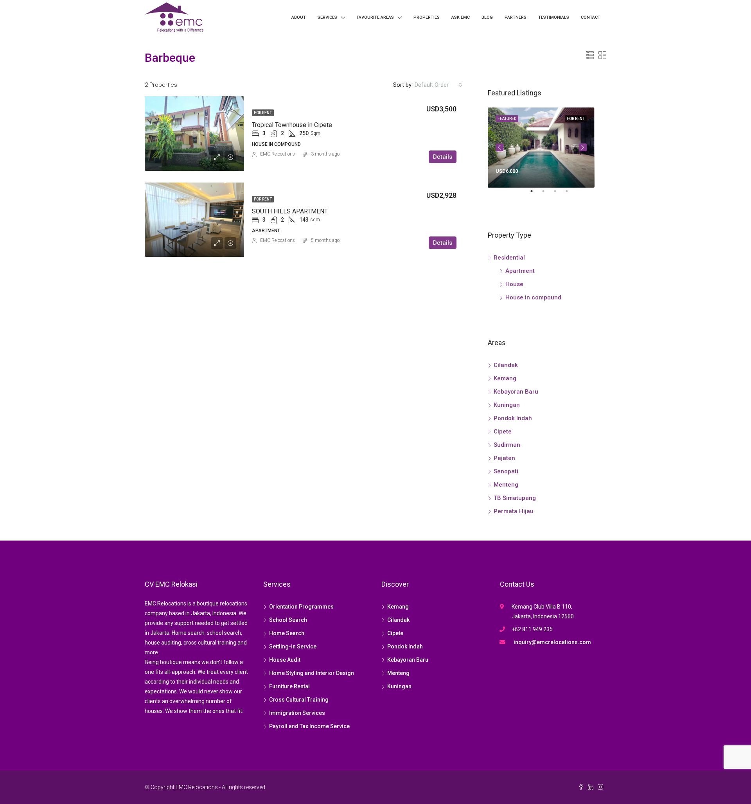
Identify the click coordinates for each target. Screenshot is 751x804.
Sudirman (507, 444)
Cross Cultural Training (299, 700)
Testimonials (553, 17)
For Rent (263, 113)
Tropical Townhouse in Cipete (292, 125)
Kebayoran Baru (516, 391)
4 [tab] (571, 194)
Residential (509, 257)
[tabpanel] (541, 147)
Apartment (520, 270)
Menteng (506, 484)
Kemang (505, 378)
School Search (288, 620)
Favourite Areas (375, 17)
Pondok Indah (513, 418)
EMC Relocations (277, 154)
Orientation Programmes (301, 606)
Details (442, 156)
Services (327, 17)
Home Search (286, 633)
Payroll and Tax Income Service (309, 726)
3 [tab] (559, 194)
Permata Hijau (514, 511)
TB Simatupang (515, 497)
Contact (590, 17)
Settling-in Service (292, 646)
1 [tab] (535, 194)
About (298, 17)
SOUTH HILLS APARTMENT (290, 211)
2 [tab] (547, 194)
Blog (487, 17)
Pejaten (504, 458)
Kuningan (507, 404)
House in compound (533, 297)
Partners (515, 17)
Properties (426, 17)
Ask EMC (460, 17)
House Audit (284, 660)
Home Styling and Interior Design (311, 673)
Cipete (503, 431)
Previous (499, 147)
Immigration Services (297, 713)
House (514, 284)
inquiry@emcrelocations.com (552, 642)
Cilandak (506, 365)
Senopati (506, 471)
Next (583, 147)
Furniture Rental (289, 686)
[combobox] (438, 85)
